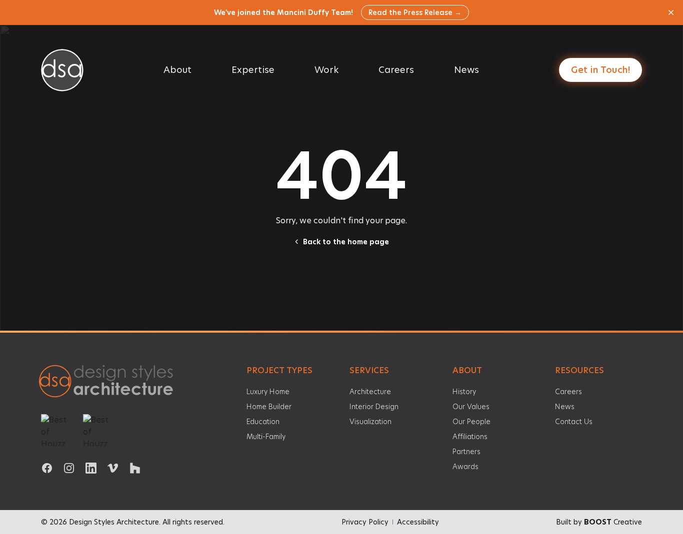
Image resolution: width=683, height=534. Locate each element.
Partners (466, 452)
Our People (471, 422)
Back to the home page (346, 242)
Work (326, 69)
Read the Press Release (415, 12)
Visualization (371, 422)
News (466, 69)
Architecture (370, 392)
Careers (396, 69)
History (464, 392)
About (178, 69)
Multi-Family (266, 437)
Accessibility (418, 522)
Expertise (253, 69)
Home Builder (269, 407)
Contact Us (573, 422)
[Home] (109, 383)
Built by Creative (599, 522)
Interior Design (374, 407)
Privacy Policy (365, 522)
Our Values (471, 407)
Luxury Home (268, 392)
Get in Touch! (600, 69)
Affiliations (470, 437)
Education (263, 422)
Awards (465, 467)
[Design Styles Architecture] (62, 70)
